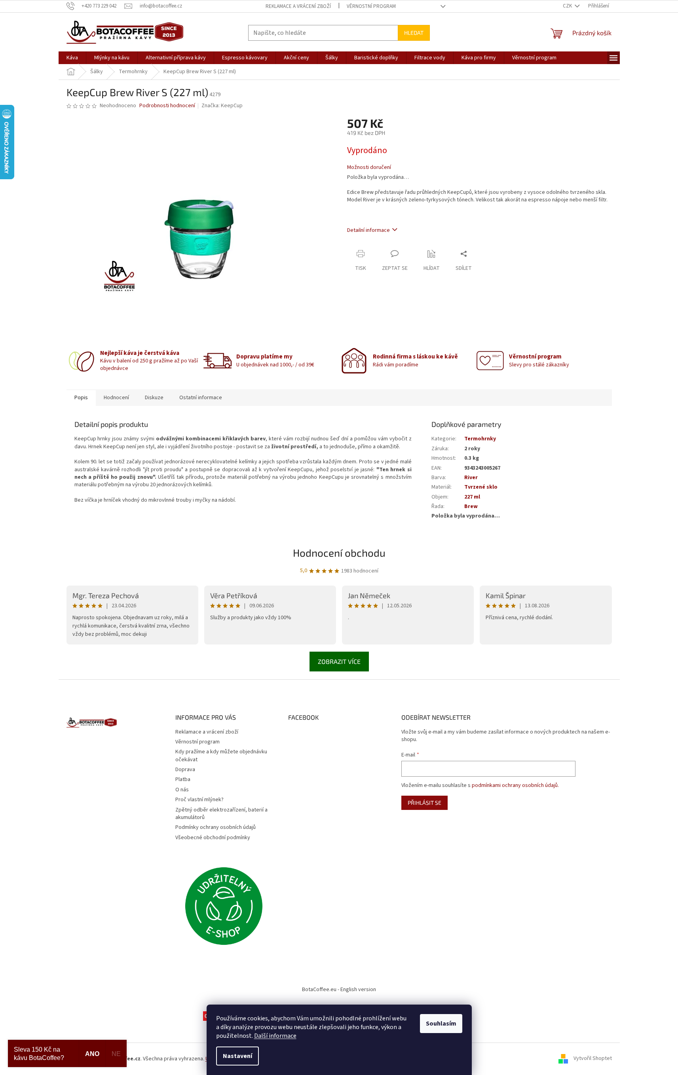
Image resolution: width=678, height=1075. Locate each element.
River (471, 478)
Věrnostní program (371, 6)
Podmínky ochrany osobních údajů (215, 827)
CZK (568, 5)
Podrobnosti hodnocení (167, 106)
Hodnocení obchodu (339, 552)
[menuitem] (72, 57)
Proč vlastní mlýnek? (199, 800)
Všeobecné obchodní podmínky (212, 838)
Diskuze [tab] (154, 398)
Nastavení (237, 1056)
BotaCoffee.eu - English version (339, 989)
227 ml (472, 497)
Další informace (275, 1035)
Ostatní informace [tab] (200, 398)
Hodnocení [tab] (116, 398)
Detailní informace (368, 230)
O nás (182, 790)
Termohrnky (480, 439)
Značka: (222, 106)
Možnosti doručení (369, 167)
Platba (182, 779)
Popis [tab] (81, 398)
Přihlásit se (424, 802)
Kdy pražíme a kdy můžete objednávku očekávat (221, 755)
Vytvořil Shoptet (593, 1059)
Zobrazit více (339, 661)
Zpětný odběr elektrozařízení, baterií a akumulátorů (221, 813)
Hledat (414, 32)
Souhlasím (441, 1023)
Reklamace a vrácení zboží (298, 6)
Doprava (185, 770)
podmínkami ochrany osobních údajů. (515, 785)
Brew (471, 506)
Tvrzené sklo (481, 487)
